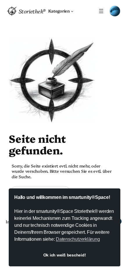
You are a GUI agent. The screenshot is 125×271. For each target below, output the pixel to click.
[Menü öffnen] (101, 11)
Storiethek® (32, 11)
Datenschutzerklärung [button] (78, 239)
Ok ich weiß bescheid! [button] (64, 255)
